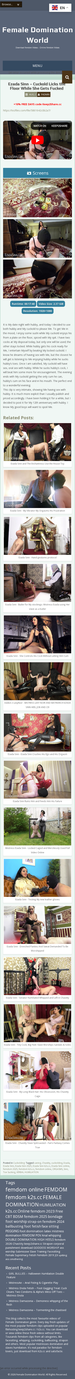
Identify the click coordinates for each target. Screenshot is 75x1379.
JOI (56, 1255)
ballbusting (14, 1226)
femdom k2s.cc (26, 1169)
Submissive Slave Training (31, 1251)
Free (59, 1211)
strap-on (35, 1221)
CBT (8, 1216)
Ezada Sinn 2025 (23, 1166)
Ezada (67, 1162)
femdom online (43, 1169)
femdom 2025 (10, 1169)
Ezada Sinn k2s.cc (41, 1166)
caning (37, 1162)
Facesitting (53, 1251)
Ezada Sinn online (60, 1166)
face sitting (50, 1226)
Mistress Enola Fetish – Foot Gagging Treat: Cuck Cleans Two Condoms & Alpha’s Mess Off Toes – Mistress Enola (36, 1291)
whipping (54, 1235)
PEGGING (12, 1231)
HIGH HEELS (45, 1240)
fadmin (45, 94)
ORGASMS (57, 1169)
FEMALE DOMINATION (33, 1201)
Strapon (48, 1243)
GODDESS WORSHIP (46, 1247)
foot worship (16, 1221)
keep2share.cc (33, 1243)
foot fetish (32, 1226)
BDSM (18, 1216)
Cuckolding (19, 1162)
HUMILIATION (53, 1205)
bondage (55, 1216)
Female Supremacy (16, 1255)
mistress (58, 1231)
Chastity (46, 1162)
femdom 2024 (53, 1221)
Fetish (32, 1255)
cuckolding (56, 1162)
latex (47, 1231)
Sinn (66, 1169)
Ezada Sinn (8, 1166)
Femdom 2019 (45, 1255)
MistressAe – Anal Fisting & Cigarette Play (33, 1282)
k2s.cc (11, 1211)
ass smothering (14, 1259)
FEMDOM (55, 1189)
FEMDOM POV (31, 1235)
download (27, 1247)
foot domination (31, 1231)
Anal (45, 1235)
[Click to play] (37, 140)
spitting (63, 1255)
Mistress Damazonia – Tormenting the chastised (37, 1310)
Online (24, 1211)
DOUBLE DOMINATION (21, 1240)
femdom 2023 (42, 1211)
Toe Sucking (9, 1172)
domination (13, 1235)
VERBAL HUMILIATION (27, 1172)
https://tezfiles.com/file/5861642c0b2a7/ (27, 110)
